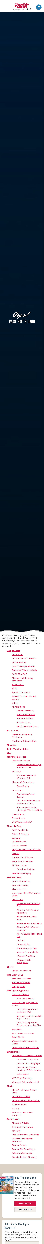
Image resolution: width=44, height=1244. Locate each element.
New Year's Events (25, 998)
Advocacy (16, 1131)
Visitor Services (19, 889)
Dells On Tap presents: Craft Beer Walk (27, 1010)
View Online (24, 1210)
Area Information (20, 885)
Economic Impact (19, 1104)
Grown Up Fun (23, 944)
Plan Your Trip (14, 877)
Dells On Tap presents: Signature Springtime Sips (29, 1023)
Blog (9, 753)
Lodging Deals (18, 986)
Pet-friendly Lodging (21, 873)
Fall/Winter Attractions (27, 726)
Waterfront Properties (22, 861)
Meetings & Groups (16, 756)
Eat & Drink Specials (21, 982)
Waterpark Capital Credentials (26, 1100)
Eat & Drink (12, 730)
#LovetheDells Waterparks (29, 923)
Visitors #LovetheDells (27, 952)
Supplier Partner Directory (24, 1157)
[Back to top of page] (39, 1238)
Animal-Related (19, 662)
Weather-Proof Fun (26, 956)
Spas (14, 688)
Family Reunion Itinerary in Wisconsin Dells (29, 766)
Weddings (16, 771)
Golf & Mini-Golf (19, 674)
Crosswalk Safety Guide (27, 1059)
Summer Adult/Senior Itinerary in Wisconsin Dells (29, 808)
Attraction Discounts (21, 978)
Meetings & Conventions (23, 782)
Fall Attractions (24, 722)
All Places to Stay (19, 865)
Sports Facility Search (21, 970)
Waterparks (17, 654)
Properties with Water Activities (26, 849)
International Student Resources (27, 1055)
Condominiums (19, 841)
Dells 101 (21, 940)
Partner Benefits (19, 1145)
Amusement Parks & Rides (24, 658)
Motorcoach (17, 790)
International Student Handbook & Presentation (29, 1068)
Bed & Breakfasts (20, 830)
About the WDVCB (20, 1123)
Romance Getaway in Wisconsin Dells (26, 776)
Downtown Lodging (26, 869)
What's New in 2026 (21, 1096)
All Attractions (18, 706)
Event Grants (23, 786)
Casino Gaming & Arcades (23, 666)
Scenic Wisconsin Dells (27, 948)
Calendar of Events (20, 994)
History (15, 1108)
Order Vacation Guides (18, 749)
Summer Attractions (26, 714)
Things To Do (13, 650)
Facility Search (18, 818)
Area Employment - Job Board (25, 1134)
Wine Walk (17, 1029)
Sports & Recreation (21, 692)
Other (14, 703)
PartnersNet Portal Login (23, 1149)
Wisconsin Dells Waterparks (24, 961)
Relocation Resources (22, 1153)
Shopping (11, 745)
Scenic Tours (18, 684)
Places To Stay (14, 826)
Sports (10, 967)
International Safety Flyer (28, 1063)
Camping (16, 838)
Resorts (15, 853)
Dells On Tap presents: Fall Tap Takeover (29, 1017)
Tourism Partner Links (22, 1127)
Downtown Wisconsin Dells (24, 670)
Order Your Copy (25, 1203)
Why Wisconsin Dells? (22, 822)
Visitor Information (21, 881)
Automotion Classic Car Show (25, 1047)
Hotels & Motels (19, 845)
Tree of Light (18, 1037)
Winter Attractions (25, 718)
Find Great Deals (15, 974)
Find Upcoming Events (18, 990)
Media (10, 1086)
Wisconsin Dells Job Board (24, 1082)
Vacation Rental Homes (22, 857)
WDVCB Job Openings (22, 1078)
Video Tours (17, 899)
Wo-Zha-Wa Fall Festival (23, 1033)
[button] (39, 6)
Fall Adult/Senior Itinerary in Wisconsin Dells (28, 802)
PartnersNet (13, 1119)
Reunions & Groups (21, 760)
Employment (13, 1051)
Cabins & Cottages (20, 834)
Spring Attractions (25, 710)
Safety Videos (23, 1074)
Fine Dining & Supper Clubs (24, 741)
